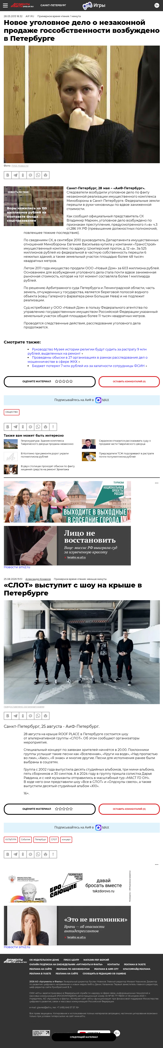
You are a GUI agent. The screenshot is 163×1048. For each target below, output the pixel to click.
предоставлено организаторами (24, 706)
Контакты (113, 964)
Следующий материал (84, 1037)
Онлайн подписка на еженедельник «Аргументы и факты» (66, 964)
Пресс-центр (71, 960)
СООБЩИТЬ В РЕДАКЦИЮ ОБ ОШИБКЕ (104, 973)
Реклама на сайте (40, 969)
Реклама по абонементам (73, 969)
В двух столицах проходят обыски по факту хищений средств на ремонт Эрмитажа (48, 468)
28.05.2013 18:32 (13, 16)
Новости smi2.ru (17, 567)
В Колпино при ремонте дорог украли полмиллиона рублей (45, 455)
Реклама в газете (135, 964)
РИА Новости (20, 165)
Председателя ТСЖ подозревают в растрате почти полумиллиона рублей (126, 455)
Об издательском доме (44, 960)
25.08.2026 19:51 (13, 579)
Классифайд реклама (136, 969)
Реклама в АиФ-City (106, 969)
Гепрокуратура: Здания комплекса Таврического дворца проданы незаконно (47, 442)
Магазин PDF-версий (96, 960)
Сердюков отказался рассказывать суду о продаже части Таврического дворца (125, 442)
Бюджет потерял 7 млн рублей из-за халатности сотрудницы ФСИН (88, 366)
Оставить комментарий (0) (129, 381)
